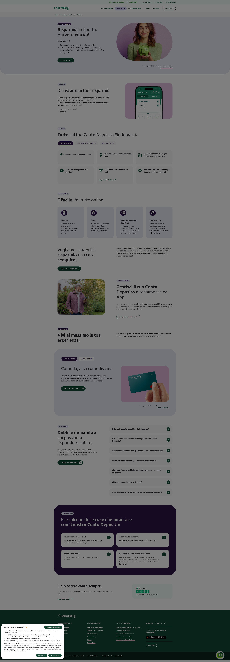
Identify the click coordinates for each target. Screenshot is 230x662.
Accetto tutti (54, 655)
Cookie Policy (43, 647)
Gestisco (40, 655)
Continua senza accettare (53, 627)
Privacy (49, 647)
